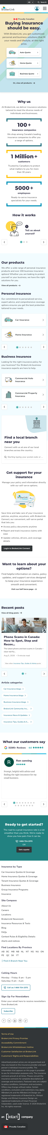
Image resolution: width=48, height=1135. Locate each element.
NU (37, 951)
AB (2, 951)
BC (7, 951)
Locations (6, 914)
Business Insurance (11, 885)
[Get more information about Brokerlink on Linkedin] (9, 1021)
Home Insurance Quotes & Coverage (19, 876)
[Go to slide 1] (21, 242)
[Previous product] (4, 347)
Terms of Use (7, 1034)
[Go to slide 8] (33, 802)
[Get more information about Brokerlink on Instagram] (20, 1021)
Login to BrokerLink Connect (17, 548)
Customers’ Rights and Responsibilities (19, 1056)
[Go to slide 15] (32, 805)
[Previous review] (4, 804)
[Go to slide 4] (25, 347)
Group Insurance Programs (14, 889)
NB (17, 951)
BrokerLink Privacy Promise (14, 1038)
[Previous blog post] (4, 674)
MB (12, 951)
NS (32, 951)
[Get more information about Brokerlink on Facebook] (4, 1021)
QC (7, 955)
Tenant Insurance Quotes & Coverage (19, 881)
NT (27, 951)
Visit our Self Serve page (22, 589)
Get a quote (36, 818)
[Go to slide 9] (15, 805)
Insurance (6, 894)
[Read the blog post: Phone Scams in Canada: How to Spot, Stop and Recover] (24, 625)
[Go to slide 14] (29, 805)
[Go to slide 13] (26, 805)
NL (22, 951)
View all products (9, 285)
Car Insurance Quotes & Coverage (18, 872)
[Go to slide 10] (18, 805)
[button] (30, 2)
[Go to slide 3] (26, 242)
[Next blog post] (44, 674)
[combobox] (24, 457)
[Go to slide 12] (24, 805)
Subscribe (8, 1011)
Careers (5, 910)
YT (17, 955)
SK (12, 955)
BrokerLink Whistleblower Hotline (17, 1047)
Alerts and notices (10, 941)
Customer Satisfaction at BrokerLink (18, 1051)
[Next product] (44, 347)
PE (2, 955)
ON (42, 951)
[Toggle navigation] (45, 8)
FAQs (4, 932)
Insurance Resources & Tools (15, 923)
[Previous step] (4, 242)
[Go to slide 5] (28, 347)
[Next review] (44, 804)
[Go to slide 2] (24, 242)
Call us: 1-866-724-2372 (17, 987)
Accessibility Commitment (13, 1043)
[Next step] (44, 242)
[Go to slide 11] (21, 805)
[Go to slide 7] (31, 802)
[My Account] (37, 8)
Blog (3, 928)
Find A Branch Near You (15, 960)
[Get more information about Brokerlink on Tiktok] (26, 1021)
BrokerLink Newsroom (12, 919)
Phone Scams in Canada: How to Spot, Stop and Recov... (22, 640)
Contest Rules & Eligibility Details (18, 936)
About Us (6, 906)
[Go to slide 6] (31, 347)
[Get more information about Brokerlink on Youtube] (15, 1021)
